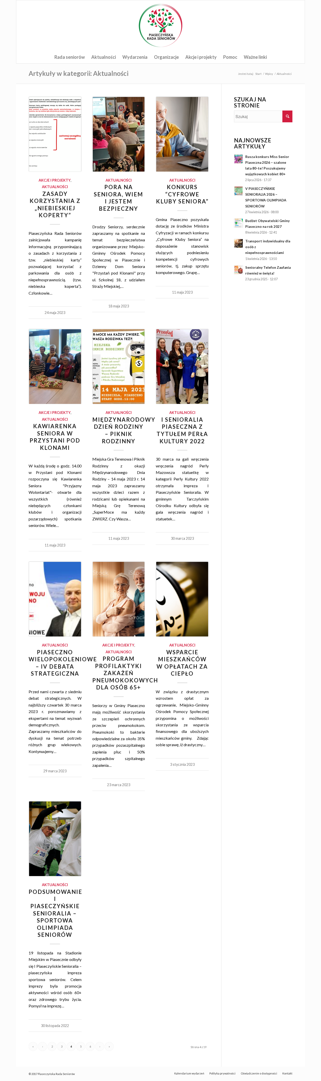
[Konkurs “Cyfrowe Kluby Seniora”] (182, 134)
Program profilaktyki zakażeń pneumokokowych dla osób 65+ (125, 673)
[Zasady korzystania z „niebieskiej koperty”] (55, 134)
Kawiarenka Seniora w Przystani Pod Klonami (55, 437)
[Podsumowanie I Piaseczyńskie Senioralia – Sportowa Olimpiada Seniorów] (55, 838)
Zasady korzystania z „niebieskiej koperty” (55, 204)
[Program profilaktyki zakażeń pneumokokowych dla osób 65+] (118, 599)
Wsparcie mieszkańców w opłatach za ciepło (182, 663)
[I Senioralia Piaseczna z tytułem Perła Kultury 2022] (182, 366)
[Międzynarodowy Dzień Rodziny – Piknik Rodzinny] (118, 366)
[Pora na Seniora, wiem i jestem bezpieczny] (118, 134)
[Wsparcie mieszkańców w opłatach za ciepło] (182, 599)
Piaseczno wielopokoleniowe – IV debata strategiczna (63, 663)
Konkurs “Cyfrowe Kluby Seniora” (182, 194)
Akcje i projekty (54, 180)
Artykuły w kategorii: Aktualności (78, 73)
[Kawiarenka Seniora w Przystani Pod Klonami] (55, 366)
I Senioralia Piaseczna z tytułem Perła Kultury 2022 (182, 430)
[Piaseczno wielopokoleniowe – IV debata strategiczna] (55, 599)
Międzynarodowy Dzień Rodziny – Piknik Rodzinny (123, 430)
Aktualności (55, 187)
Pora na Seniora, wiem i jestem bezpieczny (118, 198)
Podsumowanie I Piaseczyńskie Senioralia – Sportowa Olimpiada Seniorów (55, 913)
